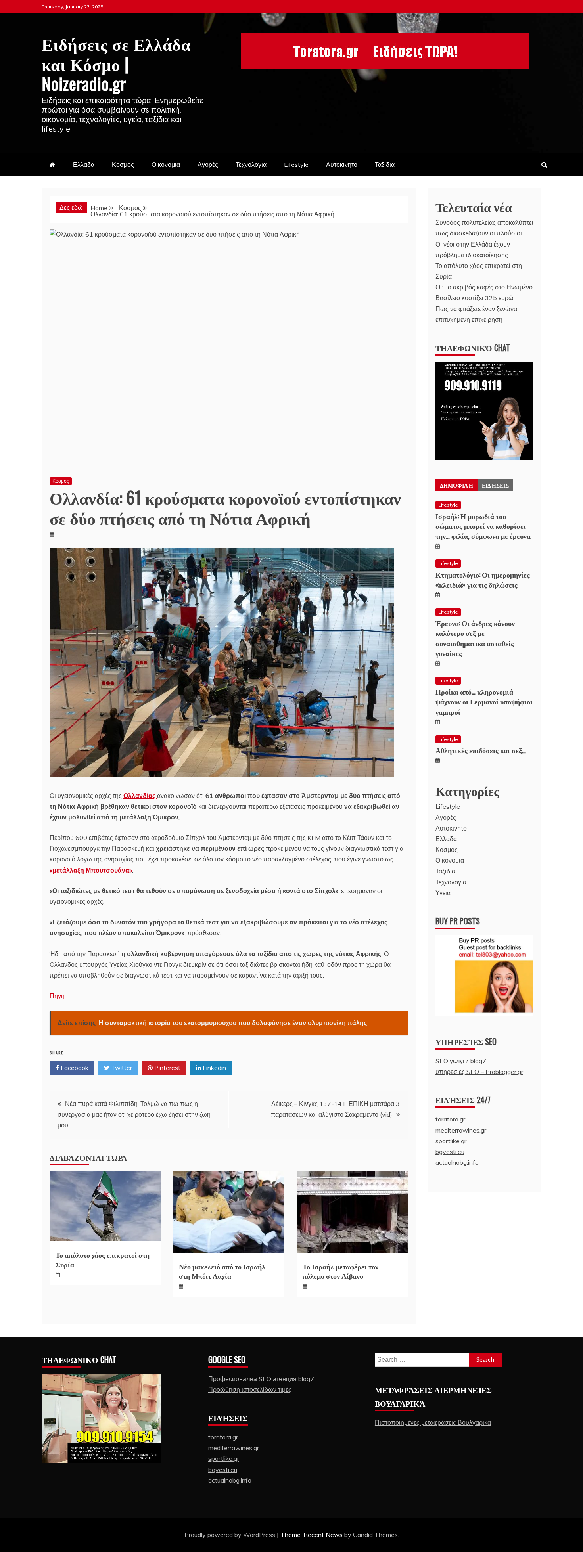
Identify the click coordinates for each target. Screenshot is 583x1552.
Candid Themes (375, 1535)
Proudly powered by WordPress (230, 1535)
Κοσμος (123, 164)
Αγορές (208, 164)
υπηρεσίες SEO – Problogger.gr (479, 1071)
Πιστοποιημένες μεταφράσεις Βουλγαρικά (433, 1422)
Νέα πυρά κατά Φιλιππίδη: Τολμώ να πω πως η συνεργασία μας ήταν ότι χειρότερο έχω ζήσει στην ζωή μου (134, 1114)
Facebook (73, 1068)
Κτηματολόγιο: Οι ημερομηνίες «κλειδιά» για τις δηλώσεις (482, 579)
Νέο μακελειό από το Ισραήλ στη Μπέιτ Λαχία (222, 1270)
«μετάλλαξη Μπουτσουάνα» (91, 870)
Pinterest (166, 1068)
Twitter (120, 1068)
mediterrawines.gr (460, 1130)
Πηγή (57, 996)
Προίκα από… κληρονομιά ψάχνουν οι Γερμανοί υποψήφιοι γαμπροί (484, 701)
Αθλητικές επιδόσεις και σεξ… (480, 750)
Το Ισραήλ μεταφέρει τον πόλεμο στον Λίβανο (340, 1270)
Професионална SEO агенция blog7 (261, 1379)
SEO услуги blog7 (460, 1061)
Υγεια (443, 893)
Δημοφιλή (456, 485)
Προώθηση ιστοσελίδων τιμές (250, 1389)
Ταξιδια (385, 164)
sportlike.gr (450, 1141)
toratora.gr (450, 1119)
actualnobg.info (457, 1162)
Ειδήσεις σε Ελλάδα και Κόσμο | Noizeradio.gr (116, 63)
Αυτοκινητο (341, 164)
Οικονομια (166, 164)
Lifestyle (296, 164)
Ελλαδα (83, 164)
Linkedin (213, 1068)
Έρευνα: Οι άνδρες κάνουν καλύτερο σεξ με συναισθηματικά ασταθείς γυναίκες (475, 638)
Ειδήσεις (495, 485)
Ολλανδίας (140, 796)
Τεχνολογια (251, 164)
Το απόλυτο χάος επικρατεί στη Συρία (103, 1259)
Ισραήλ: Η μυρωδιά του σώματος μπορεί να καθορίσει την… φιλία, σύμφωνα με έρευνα (483, 526)
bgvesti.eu (449, 1152)
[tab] (456, 485)
